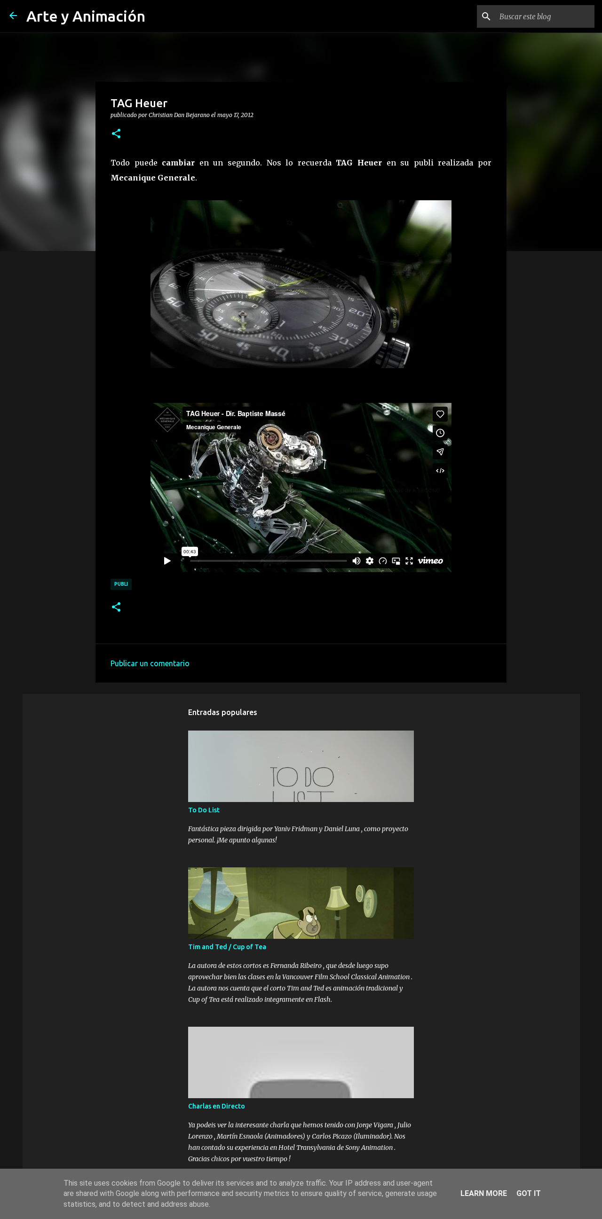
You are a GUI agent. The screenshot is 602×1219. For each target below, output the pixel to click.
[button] (116, 134)
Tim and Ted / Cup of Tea (227, 947)
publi (121, 584)
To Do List (204, 810)
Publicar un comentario (150, 663)
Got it (528, 1193)
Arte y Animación (85, 16)
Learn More (483, 1193)
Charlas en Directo (216, 1106)
